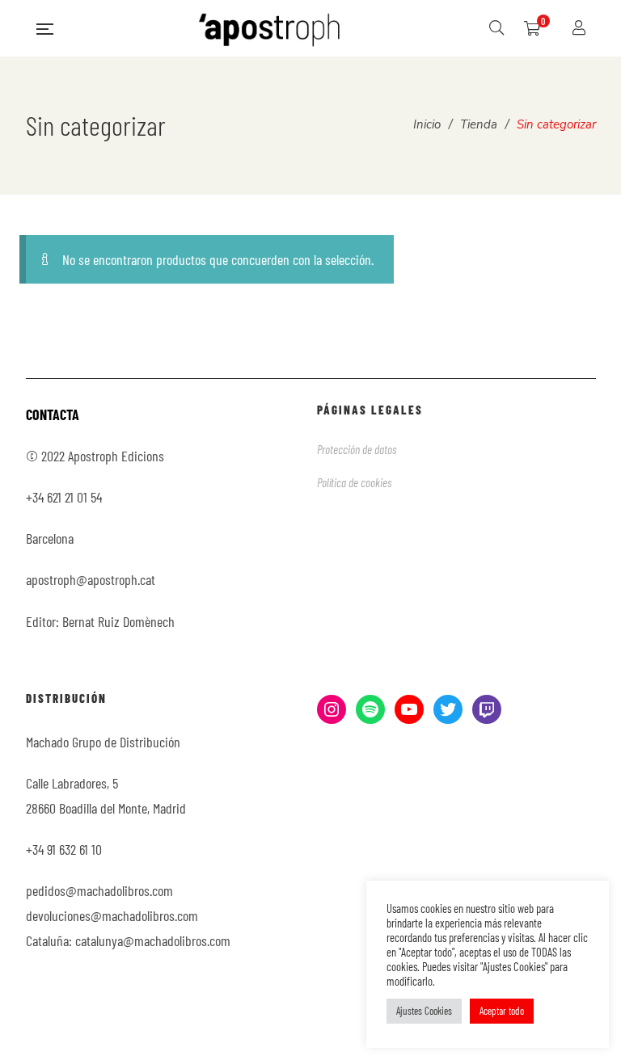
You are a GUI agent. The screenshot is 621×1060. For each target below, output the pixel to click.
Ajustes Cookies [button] (424, 1010)
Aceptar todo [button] (501, 1010)
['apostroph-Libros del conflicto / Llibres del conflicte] (270, 28)
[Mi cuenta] (580, 29)
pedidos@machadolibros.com (99, 890)
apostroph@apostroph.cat (90, 579)
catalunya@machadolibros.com (152, 940)
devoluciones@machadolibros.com (112, 915)
